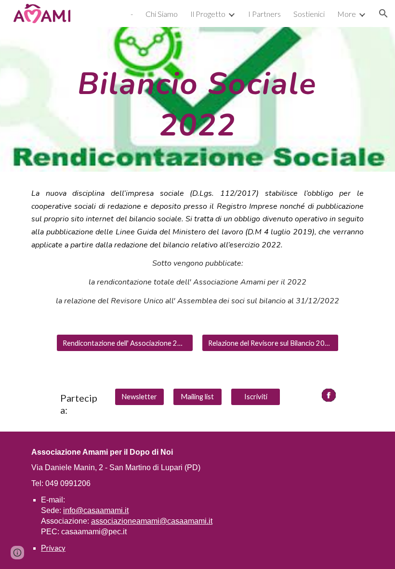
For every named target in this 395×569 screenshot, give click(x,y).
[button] (383, 13)
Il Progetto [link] (207, 13)
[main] (197, 99)
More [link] (346, 13)
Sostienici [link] (309, 13)
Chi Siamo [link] (161, 13)
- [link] (132, 13)
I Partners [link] (264, 13)
